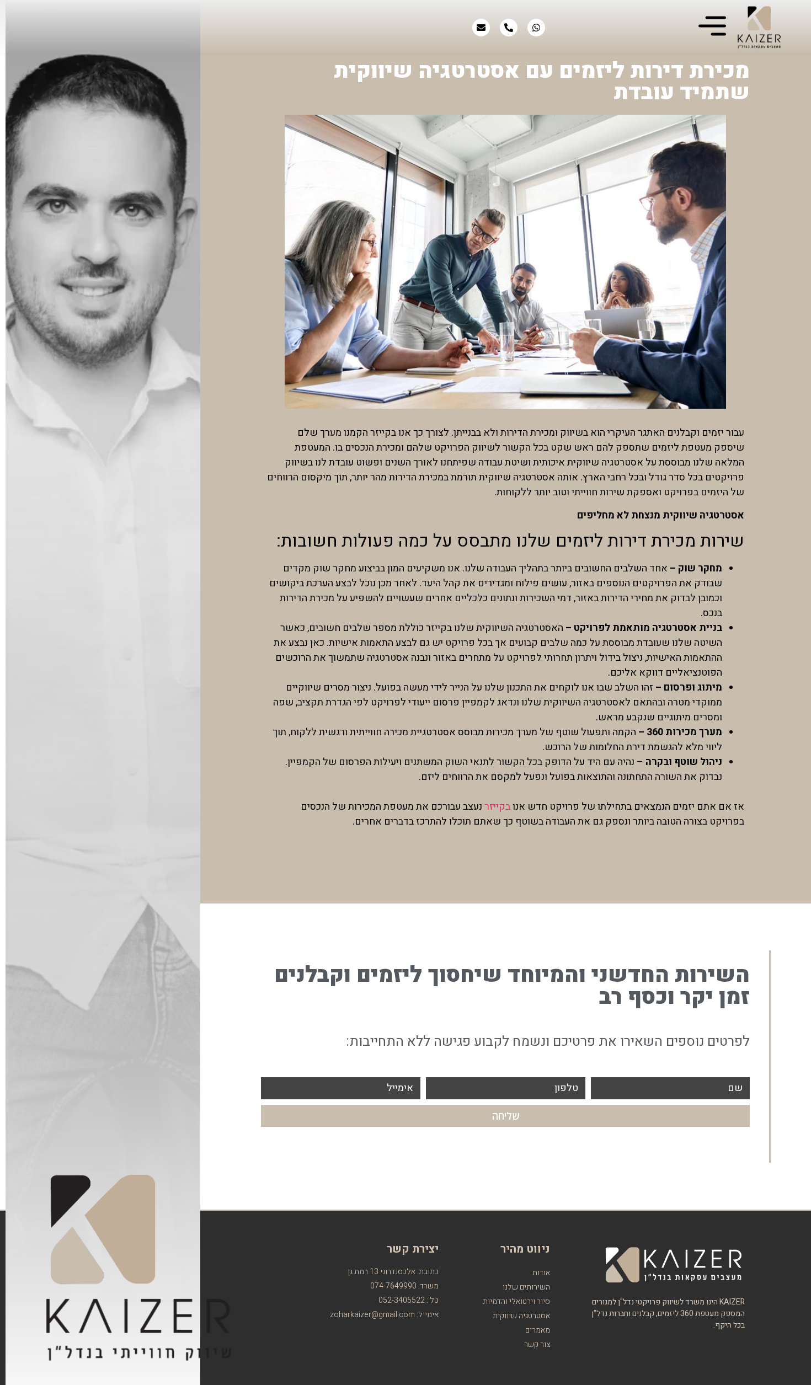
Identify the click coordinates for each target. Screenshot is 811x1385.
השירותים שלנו (526, 1287)
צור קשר (537, 1344)
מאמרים (537, 1330)
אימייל (400, 1088)
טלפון (566, 1088)
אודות (541, 1273)
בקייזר (497, 806)
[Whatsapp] (536, 27)
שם (735, 1088)
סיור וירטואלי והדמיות (516, 1301)
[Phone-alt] (508, 27)
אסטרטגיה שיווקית (521, 1316)
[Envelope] (481, 27)
